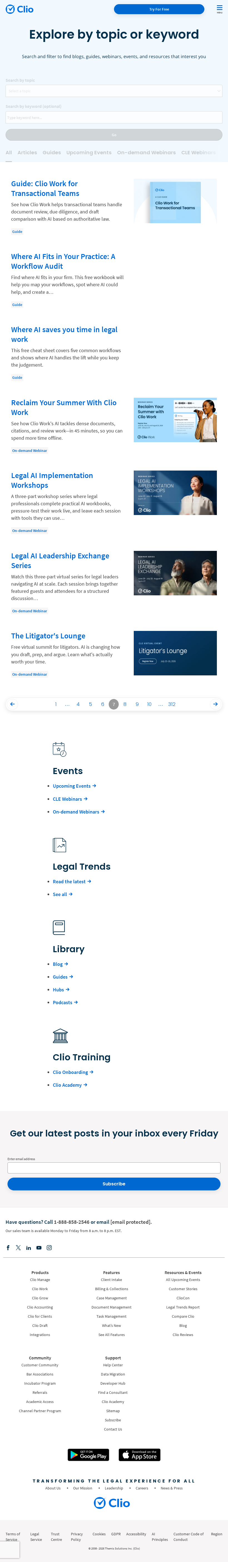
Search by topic (20, 80)
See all (60, 894)
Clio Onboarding (70, 1072)
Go (114, 134)
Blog (58, 964)
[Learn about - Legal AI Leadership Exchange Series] (114, 582)
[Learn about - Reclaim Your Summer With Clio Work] (114, 426)
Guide (17, 231)
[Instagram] (49, 1248)
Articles (27, 152)
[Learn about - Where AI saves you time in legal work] (114, 353)
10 (149, 704)
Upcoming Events (88, 152)
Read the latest (69, 881)
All (9, 152)
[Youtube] (38, 1248)
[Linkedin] (28, 1248)
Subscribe (114, 1184)
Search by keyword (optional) (33, 106)
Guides (52, 152)
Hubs (58, 989)
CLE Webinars (198, 152)
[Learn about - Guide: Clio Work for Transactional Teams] (114, 207)
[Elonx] (18, 1248)
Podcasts (62, 1002)
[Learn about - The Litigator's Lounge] (114, 656)
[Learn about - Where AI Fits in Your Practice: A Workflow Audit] (114, 280)
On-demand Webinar (29, 450)
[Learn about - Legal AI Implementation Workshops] (114, 502)
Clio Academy (67, 1085)
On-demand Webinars (146, 152)
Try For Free (159, 9)
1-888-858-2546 (72, 1221)
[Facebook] (8, 1248)
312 (171, 704)
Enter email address (21, 1159)
